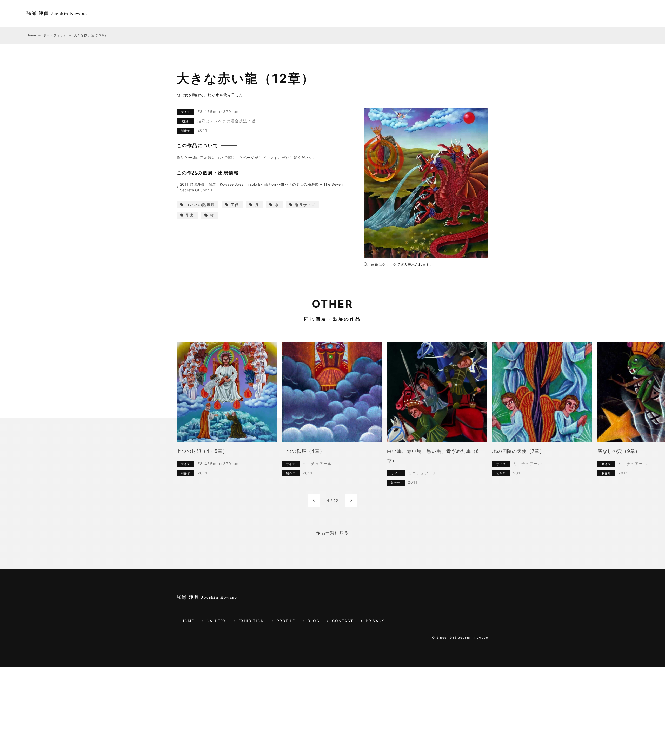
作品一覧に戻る (332, 532)
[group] (230, 418)
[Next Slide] (351, 500)
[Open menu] (631, 13)
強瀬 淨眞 (56, 13)
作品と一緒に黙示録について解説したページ (216, 157)
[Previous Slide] (314, 500)
